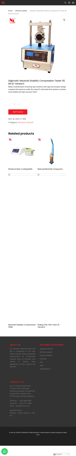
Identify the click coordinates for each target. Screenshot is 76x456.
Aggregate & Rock (46, 349)
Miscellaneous (45, 369)
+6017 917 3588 (25, 403)
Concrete (43, 359)
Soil (41, 362)
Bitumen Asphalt (21, 11)
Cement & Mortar (46, 355)
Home (10, 11)
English (59, 454)
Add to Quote (18, 112)
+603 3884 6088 (25, 401)
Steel (42, 365)
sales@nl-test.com (22, 406)
